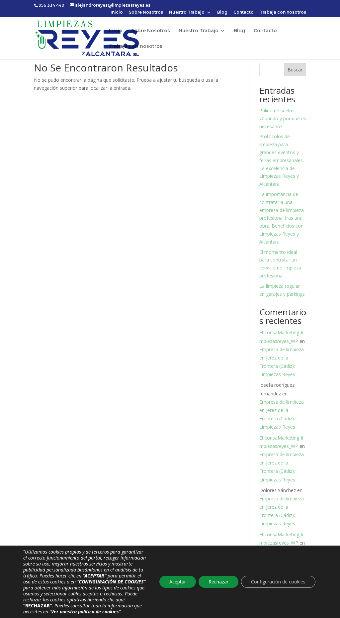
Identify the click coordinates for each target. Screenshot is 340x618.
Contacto (243, 12)
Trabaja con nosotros (283, 12)
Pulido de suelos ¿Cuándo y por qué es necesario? (282, 118)
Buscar (295, 69)
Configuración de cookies (278, 581)
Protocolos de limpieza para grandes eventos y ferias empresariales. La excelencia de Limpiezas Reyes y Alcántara (281, 160)
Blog (222, 12)
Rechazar (218, 581)
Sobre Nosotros (146, 12)
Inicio (117, 12)
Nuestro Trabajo (187, 12)
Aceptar (177, 581)
